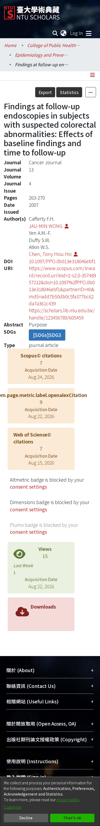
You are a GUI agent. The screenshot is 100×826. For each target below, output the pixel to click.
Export (45, 92)
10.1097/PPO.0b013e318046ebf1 (62, 261)
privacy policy (68, 799)
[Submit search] (55, 33)
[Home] (31, 11)
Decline (26, 817)
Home (10, 45)
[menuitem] (63, 33)
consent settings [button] (28, 486)
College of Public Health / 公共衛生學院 (54, 45)
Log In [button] (76, 33)
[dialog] (50, 801)
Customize (13, 807)
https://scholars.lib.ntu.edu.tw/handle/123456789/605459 (62, 314)
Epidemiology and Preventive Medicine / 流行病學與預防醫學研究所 (41, 55)
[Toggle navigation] (88, 33)
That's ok (72, 817)
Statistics (69, 92)
